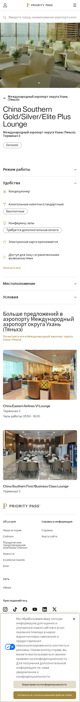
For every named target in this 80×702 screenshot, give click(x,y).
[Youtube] (35, 609)
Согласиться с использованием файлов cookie (44, 695)
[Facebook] (25, 609)
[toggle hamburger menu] (75, 5)
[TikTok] (15, 609)
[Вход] (5, 5)
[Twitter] (54, 609)
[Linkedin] (44, 609)
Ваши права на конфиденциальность (44, 684)
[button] (38, 82)
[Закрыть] (74, 619)
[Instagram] (5, 609)
